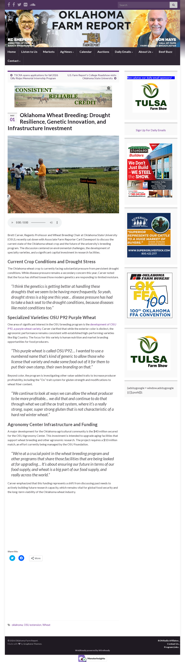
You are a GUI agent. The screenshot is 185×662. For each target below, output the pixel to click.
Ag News (66, 51)
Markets (49, 51)
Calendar (85, 51)
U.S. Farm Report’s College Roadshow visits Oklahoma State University (92, 77)
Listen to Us (29, 51)
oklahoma (17, 624)
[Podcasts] (32, 4)
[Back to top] (176, 653)
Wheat (46, 624)
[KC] (13, 4)
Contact (13, 60)
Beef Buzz (165, 51)
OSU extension (32, 624)
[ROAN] (9, 4)
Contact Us (172, 643)
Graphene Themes (32, 643)
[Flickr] (25, 4)
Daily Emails (123, 51)
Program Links (171, 647)
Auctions (103, 51)
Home (12, 51)
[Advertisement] (63, 523)
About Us (145, 51)
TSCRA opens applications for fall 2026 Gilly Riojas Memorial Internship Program (34, 77)
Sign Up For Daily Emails (151, 130)
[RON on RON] (19, 4)
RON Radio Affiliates (168, 640)
